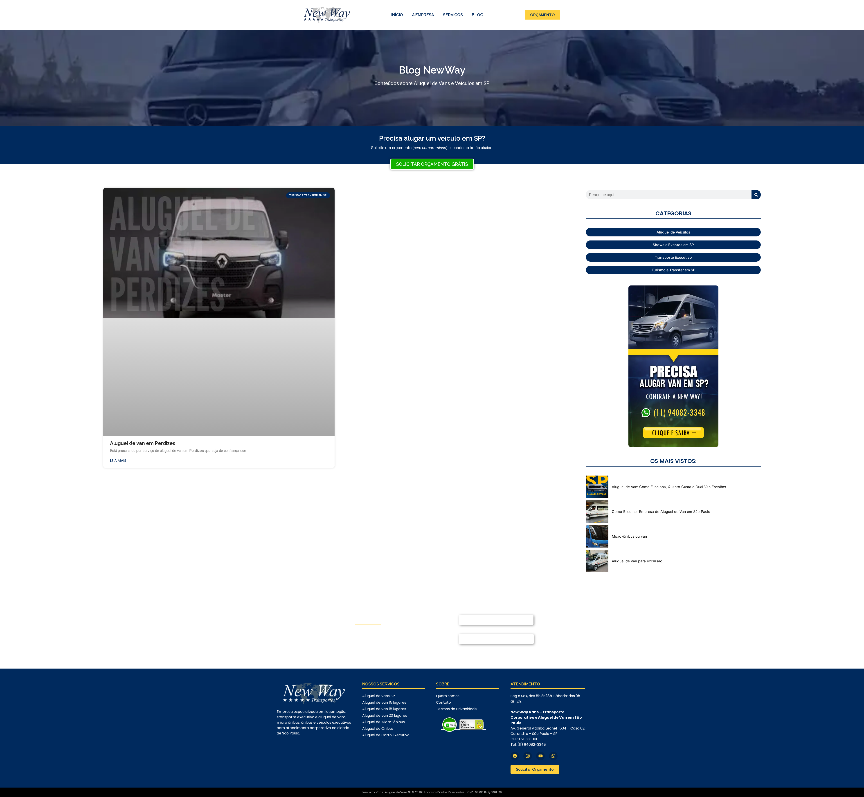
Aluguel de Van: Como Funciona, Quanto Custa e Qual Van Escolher (669, 487)
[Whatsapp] (553, 756)
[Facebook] (515, 756)
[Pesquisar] (756, 194)
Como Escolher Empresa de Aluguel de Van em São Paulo (661, 511)
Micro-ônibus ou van (629, 536)
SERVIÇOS (453, 14)
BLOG (477, 14)
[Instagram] (527, 756)
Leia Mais (118, 460)
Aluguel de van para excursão (637, 561)
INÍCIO (397, 14)
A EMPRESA (423, 14)
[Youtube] (540, 756)
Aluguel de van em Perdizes (142, 443)
